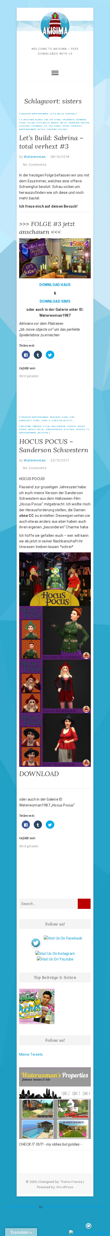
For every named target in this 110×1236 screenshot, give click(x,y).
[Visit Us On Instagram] (55, 954)
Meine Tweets (31, 1054)
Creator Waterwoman (34, 114)
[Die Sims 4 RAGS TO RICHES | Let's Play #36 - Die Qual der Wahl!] (36, 1006)
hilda (31, 123)
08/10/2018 (59, 157)
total (66, 126)
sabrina (74, 123)
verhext (76, 126)
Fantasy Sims (59, 417)
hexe (22, 123)
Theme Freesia (71, 1182)
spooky (80, 429)
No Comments (35, 165)
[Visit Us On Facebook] (62, 938)
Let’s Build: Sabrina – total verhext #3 (51, 142)
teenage (36, 126)
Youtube (52, 129)
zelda (62, 129)
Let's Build (57, 114)
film (46, 426)
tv (87, 429)
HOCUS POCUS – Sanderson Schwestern (53, 445)
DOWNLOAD (40, 773)
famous (37, 426)
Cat (46, 119)
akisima (29, 119)
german (81, 119)
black (39, 119)
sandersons (54, 429)
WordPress (64, 1187)
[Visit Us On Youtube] (55, 959)
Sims (36, 420)
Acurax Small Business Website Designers (73, 1207)
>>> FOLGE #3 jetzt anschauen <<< (47, 228)
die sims (55, 119)
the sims (55, 126)
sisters (24, 126)
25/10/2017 (59, 460)
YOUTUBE (70, 114)
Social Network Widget (22, 1207)
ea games (68, 119)
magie (55, 123)
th (45, 126)
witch (42, 129)
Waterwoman (27, 129)
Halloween (58, 426)
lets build (42, 123)
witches (43, 433)
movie (32, 429)
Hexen (71, 426)
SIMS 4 (45, 420)
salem (85, 123)
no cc (63, 123)
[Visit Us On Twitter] (35, 938)
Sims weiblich (61, 420)
